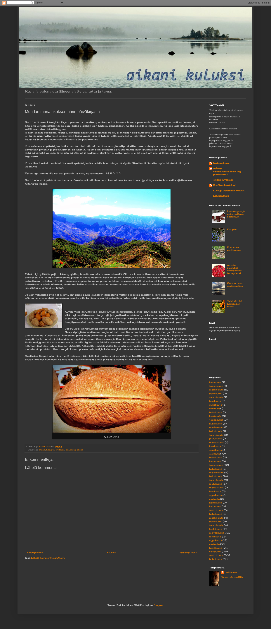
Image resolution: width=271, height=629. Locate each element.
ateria (42, 449)
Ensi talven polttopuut (234, 248)
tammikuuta (216, 397)
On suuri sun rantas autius (235, 284)
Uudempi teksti (35, 552)
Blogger (158, 605)
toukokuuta (216, 386)
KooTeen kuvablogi (224, 185)
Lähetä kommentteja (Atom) (48, 557)
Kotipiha (232, 229)
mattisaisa (231, 572)
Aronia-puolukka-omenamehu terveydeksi (234, 269)
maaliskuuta (216, 389)
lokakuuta (215, 401)
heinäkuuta (215, 412)
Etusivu (111, 552)
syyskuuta (215, 404)
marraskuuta (216, 442)
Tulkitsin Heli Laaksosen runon (234, 304)
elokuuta (214, 408)
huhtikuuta (215, 423)
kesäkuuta (215, 382)
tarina (80, 449)
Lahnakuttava (221, 195)
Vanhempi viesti (188, 552)
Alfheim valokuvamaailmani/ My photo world (227, 171)
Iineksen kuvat (221, 163)
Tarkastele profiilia (232, 577)
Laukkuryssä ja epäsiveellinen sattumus (236, 214)
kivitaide (60, 449)
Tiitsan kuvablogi (223, 179)
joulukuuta (215, 438)
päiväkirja (71, 449)
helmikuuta (215, 393)
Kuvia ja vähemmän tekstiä (228, 190)
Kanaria (50, 449)
